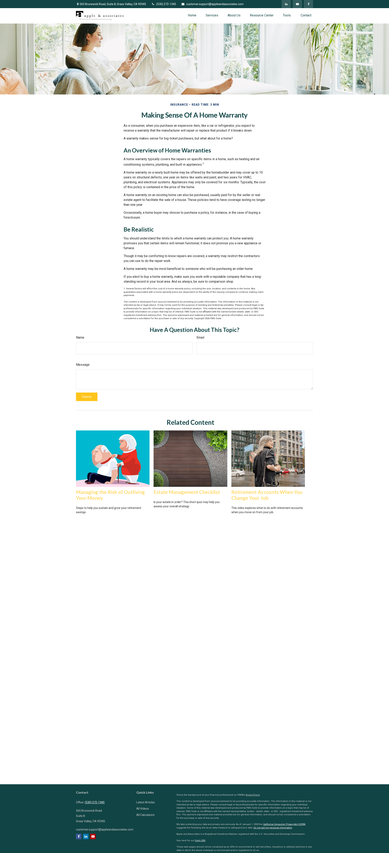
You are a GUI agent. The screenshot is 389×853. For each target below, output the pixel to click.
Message (83, 365)
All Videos (142, 808)
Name (80, 337)
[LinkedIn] (286, 4)
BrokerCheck (253, 795)
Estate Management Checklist (187, 492)
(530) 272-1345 (166, 4)
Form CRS (200, 840)
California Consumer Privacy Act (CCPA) (284, 824)
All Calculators (145, 815)
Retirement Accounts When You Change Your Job (266, 495)
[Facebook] (308, 4)
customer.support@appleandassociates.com (215, 4)
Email (200, 337)
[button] (192, 15)
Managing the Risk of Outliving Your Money (110, 495)
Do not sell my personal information (272, 827)
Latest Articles (145, 802)
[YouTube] (297, 4)
